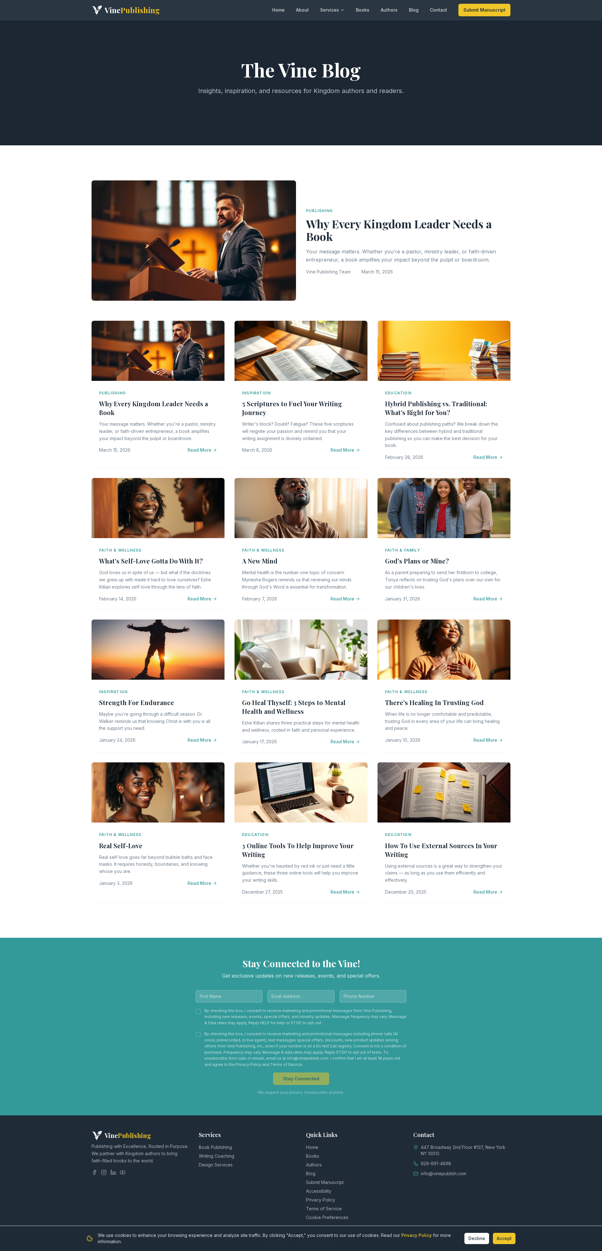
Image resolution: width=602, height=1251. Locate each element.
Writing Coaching (216, 1156)
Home (278, 10)
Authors (389, 10)
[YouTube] (122, 1172)
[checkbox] (198, 1011)
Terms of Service (324, 1208)
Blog (414, 10)
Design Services (216, 1164)
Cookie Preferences (327, 1217)
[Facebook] (94, 1172)
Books (362, 10)
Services (329, 10)
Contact (438, 10)
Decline (476, 1238)
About (302, 10)
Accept (504, 1238)
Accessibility (318, 1191)
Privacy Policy (320, 1199)
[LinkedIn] (113, 1172)
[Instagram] (104, 1172)
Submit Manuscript (484, 10)
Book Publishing (215, 1147)
